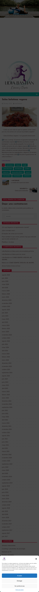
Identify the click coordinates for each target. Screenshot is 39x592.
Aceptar (19, 575)
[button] (36, 559)
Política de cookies (20, 589)
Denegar (19, 581)
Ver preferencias (19, 586)
